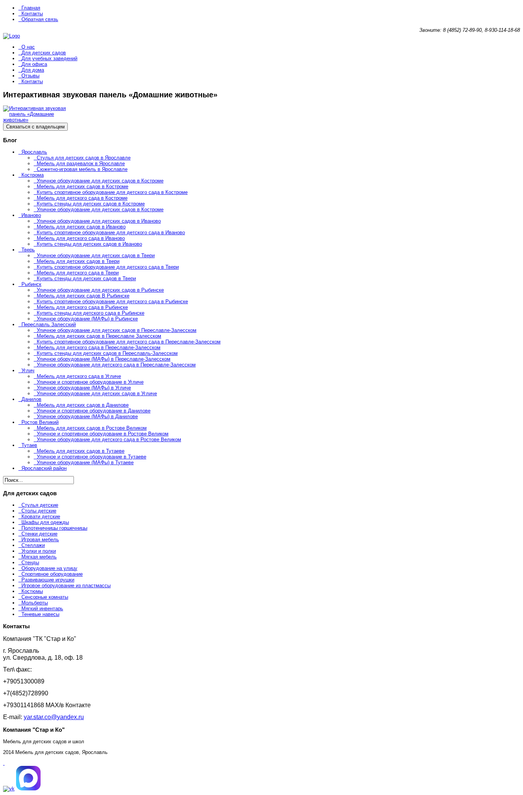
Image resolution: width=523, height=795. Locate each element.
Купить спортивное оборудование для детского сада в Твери (108, 267)
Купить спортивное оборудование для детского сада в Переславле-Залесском (129, 342)
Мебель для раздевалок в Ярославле (81, 163)
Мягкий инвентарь (42, 608)
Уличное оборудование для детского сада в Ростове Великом (109, 439)
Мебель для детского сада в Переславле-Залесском (98, 347)
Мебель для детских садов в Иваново (81, 227)
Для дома (32, 70)
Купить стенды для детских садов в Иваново (89, 244)
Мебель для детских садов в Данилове (83, 405)
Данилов (31, 399)
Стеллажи (33, 545)
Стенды (30, 562)
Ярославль (34, 152)
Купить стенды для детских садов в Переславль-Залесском (107, 353)
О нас (28, 47)
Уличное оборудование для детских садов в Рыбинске (100, 290)
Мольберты (34, 603)
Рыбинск (31, 284)
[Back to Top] (4, 763)
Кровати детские (40, 516)
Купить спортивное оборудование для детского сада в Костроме (112, 192)
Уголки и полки (38, 551)
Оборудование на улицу (49, 568)
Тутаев (29, 445)
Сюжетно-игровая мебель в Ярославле (82, 169)
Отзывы (30, 76)
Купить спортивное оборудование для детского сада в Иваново (111, 232)
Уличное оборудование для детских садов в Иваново (99, 221)
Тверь (28, 250)
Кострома (32, 175)
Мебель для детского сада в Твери (78, 273)
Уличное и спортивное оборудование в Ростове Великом (102, 434)
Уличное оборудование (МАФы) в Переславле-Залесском (103, 359)
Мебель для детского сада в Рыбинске (82, 307)
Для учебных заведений (49, 58)
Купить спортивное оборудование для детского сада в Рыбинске (112, 301)
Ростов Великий (40, 422)
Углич (27, 370)
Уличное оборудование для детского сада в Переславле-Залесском (116, 365)
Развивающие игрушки (47, 580)
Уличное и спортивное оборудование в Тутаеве (91, 457)
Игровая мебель (40, 539)
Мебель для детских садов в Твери (78, 261)
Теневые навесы (40, 614)
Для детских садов (43, 53)
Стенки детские (39, 534)
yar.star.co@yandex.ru (54, 717)
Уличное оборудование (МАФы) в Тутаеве (85, 462)
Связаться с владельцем (35, 127)
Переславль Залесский (48, 324)
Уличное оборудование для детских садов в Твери (96, 255)
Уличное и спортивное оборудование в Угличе (90, 382)
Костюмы (32, 591)
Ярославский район (44, 468)
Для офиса (34, 64)
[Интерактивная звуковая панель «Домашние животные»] (41, 120)
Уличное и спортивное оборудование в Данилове (93, 411)
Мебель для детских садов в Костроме (82, 186)
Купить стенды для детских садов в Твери (86, 278)
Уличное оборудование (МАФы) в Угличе (84, 388)
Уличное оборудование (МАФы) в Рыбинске (87, 319)
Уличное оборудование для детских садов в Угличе (97, 393)
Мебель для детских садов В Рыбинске (83, 296)
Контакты (32, 13)
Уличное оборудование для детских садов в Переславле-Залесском (116, 330)
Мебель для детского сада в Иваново (81, 238)
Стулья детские (39, 505)
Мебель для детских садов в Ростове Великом (92, 428)
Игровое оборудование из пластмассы (66, 585)
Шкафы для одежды (45, 522)
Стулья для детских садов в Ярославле (84, 158)
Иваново (31, 215)
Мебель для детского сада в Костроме (82, 198)
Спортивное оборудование (52, 574)
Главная (30, 8)
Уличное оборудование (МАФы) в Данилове (87, 416)
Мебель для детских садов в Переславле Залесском (99, 336)
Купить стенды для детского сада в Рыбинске (90, 313)
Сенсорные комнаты (44, 597)
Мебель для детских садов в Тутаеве (80, 451)
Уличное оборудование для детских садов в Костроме (100, 181)
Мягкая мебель (39, 557)
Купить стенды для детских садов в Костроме (91, 204)
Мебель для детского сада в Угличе (79, 376)
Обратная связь (39, 19)
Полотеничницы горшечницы (54, 528)
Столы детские (38, 511)
